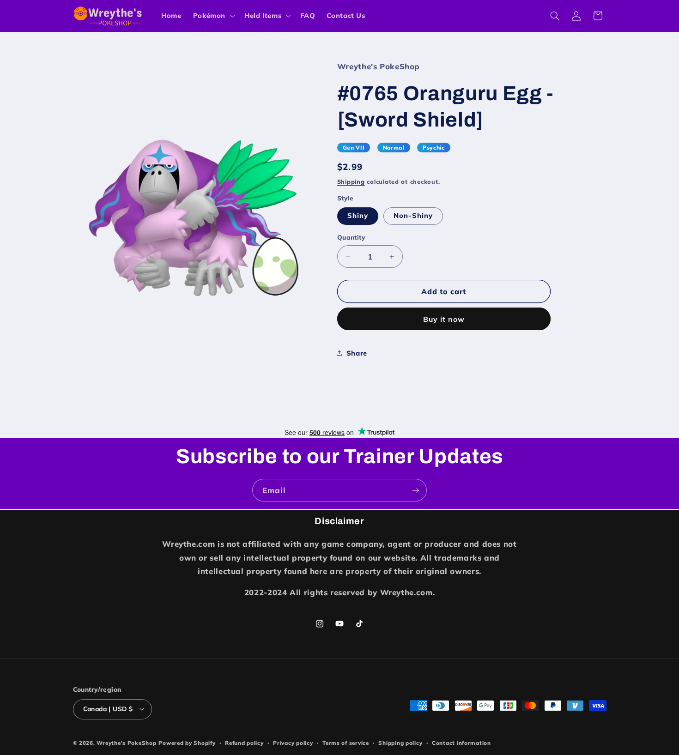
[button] (212, 16)
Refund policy (244, 742)
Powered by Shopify (186, 742)
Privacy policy (293, 742)
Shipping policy (400, 742)
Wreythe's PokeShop (126, 742)
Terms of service (345, 742)
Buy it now (444, 319)
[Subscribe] (415, 490)
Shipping (351, 181)
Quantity (351, 237)
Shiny (357, 215)
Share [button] (356, 353)
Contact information (461, 742)
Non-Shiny (413, 215)
